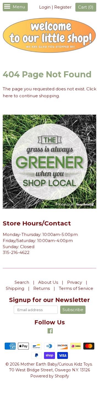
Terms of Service (76, 288)
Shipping (15, 288)
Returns (41, 288)
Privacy (74, 282)
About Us (48, 282)
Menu (19, 6)
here (8, 95)
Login (45, 7)
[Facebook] (50, 331)
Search (22, 282)
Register (63, 7)
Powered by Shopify (49, 376)
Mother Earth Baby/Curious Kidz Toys (56, 364)
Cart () (86, 7)
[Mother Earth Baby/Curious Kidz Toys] (49, 36)
